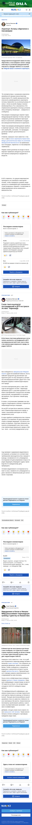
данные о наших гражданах (16, 680)
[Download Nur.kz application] (16, 4)
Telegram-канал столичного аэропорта (16, 68)
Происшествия (6, 295)
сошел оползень (13, 663)
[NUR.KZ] (16, 10)
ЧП (11, 602)
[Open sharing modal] (20, 582)
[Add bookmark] (28, 582)
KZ (26, 9)
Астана (4, 205)
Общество (4, 19)
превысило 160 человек (12, 712)
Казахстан (4, 743)
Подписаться (16, 504)
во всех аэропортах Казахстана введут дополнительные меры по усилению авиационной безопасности (16, 140)
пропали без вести (12, 671)
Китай (10, 743)
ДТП (12, 295)
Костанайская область (7, 520)
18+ (22, 520)
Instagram (17, 286)
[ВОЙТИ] (29, 9)
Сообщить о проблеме (16, 810)
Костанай (17, 520)
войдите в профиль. (10, 235)
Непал (18, 743)
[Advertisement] (16, 81)
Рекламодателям (16, 815)
